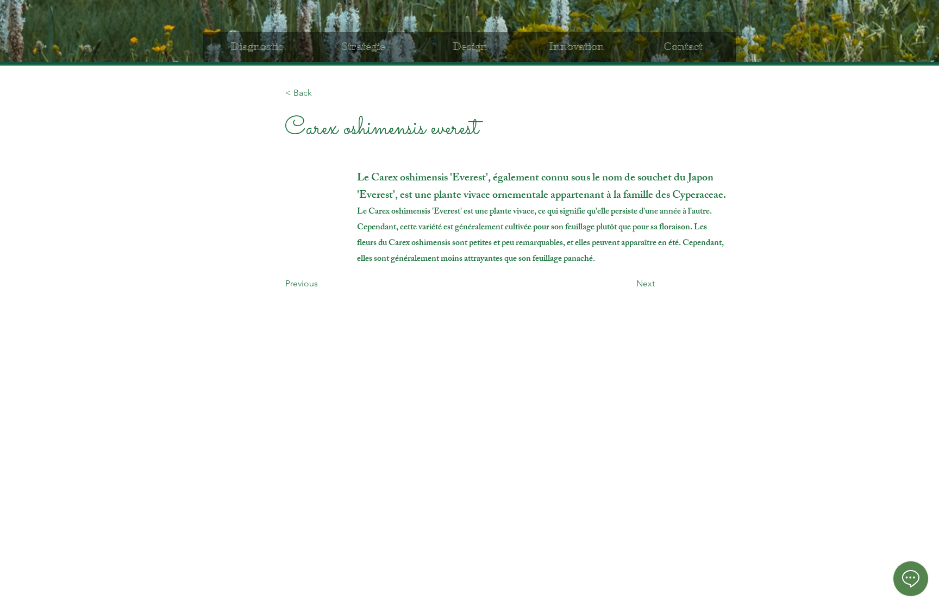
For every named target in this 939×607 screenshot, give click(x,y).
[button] (321, 93)
